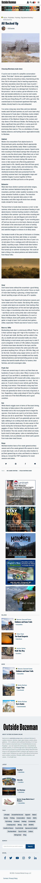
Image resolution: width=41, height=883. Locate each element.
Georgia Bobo (19, 624)
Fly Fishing (8, 821)
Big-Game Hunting (12, 470)
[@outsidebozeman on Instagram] (23, 858)
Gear (25, 824)
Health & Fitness (8, 828)
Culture (18, 634)
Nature (34, 814)
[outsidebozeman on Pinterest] (29, 858)
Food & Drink (19, 828)
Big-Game (24, 685)
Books (6, 818)
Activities (11, 17)
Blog (24, 835)
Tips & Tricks (22, 831)
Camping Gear (11, 824)
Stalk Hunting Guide (25, 470)
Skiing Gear (17, 835)
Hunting (17, 17)
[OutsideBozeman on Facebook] (5, 858)
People (22, 634)
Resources (19, 619)
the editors (18, 653)
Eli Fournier (11, 28)
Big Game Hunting (27, 17)
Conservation (21, 818)
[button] (5, 463)
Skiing (19, 824)
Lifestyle (6, 814)
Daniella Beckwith (21, 706)
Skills (34, 818)
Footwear (17, 821)
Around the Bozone (17, 814)
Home (5, 17)
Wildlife (31, 824)
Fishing (12, 818)
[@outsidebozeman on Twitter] (10, 858)
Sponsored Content (26, 619)
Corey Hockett (20, 690)
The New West (12, 831)
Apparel (27, 814)
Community (31, 821)
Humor (29, 818)
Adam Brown (19, 638)
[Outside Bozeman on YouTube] (17, 858)
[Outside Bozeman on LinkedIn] (35, 858)
